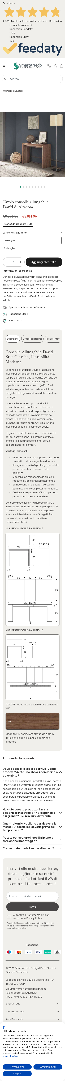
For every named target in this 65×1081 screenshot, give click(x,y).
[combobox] (27, 79)
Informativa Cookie (11, 1056)
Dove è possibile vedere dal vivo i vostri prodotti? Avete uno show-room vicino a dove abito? (30, 772)
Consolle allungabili (13, 90)
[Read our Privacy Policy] (57, 924)
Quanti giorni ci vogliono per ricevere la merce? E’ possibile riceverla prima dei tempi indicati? (30, 827)
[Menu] (4, 66)
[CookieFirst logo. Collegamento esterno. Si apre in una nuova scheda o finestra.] (4, 1027)
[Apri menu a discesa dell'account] (55, 66)
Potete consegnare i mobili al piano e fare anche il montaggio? (28, 839)
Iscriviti (32, 907)
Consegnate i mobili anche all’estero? (28, 848)
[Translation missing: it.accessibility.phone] (49, 66)
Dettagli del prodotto (32, 338)
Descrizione (12, 338)
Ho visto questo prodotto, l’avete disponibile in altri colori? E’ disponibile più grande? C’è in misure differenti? (29, 812)
